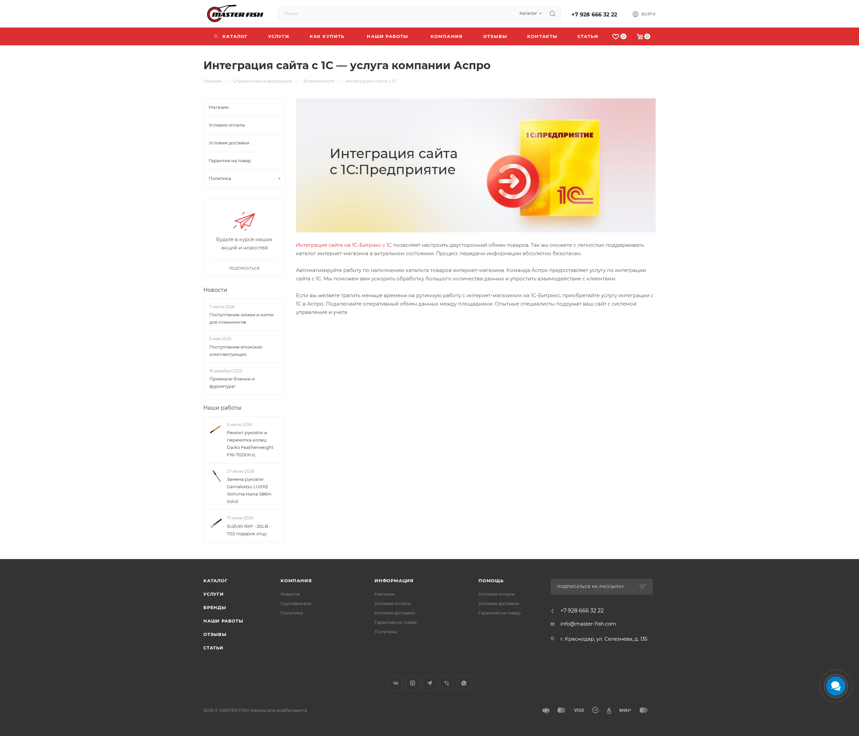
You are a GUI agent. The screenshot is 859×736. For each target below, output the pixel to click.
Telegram (429, 683)
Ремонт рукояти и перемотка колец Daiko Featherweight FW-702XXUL (250, 443)
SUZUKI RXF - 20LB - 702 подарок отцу (249, 529)
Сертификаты (296, 603)
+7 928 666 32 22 (594, 14)
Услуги (213, 594)
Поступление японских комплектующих (235, 350)
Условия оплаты (392, 603)
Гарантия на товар (395, 622)
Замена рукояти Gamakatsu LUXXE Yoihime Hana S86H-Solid (249, 490)
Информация (394, 580)
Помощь (491, 580)
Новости (215, 290)
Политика (292, 612)
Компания (296, 580)
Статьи (213, 647)
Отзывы (214, 634)
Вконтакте (395, 683)
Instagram (412, 683)
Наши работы (222, 408)
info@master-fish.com (588, 623)
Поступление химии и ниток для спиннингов (241, 318)
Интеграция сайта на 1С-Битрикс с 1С (344, 245)
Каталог (215, 580)
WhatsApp (464, 683)
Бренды (214, 607)
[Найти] (552, 13)
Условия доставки (394, 612)
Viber (447, 683)
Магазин (384, 594)
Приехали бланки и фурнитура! (232, 382)
